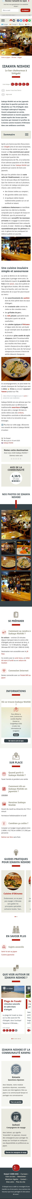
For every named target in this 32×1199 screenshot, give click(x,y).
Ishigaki (20, 57)
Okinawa (13, 57)
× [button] (29, 2)
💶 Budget (4, 24)
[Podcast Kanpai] (29, 20)
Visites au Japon (5, 57)
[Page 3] (15, 1038)
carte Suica (19, 658)
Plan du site (20, 1182)
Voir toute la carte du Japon (16, 741)
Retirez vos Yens (7, 837)
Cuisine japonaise (7, 955)
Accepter (16, 735)
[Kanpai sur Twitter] (21, 20)
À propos (24, 1174)
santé (25, 396)
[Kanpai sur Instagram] (24, 20)
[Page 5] (18, 1038)
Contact (23, 1179)
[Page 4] (16, 1038)
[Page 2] (16, 916)
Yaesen (4, 392)
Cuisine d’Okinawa (13, 893)
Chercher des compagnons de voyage (16, 1152)
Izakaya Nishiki (8, 443)
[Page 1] (15, 916)
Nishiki (24, 165)
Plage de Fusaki (12, 1001)
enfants (21, 413)
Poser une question (16, 1102)
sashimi (26, 298)
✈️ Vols (21, 24)
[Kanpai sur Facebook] (18, 20)
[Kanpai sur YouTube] (26, 20)
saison (12, 284)
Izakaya (18, 165)
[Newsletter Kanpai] (14, 20)
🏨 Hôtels (28, 24)
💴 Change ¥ (13, 24)
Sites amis (10, 1182)
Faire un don (10, 1176)
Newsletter (21, 1176)
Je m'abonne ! (25, 15)
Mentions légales (11, 1179)
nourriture (16, 407)
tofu (8, 316)
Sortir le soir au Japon (9, 951)
